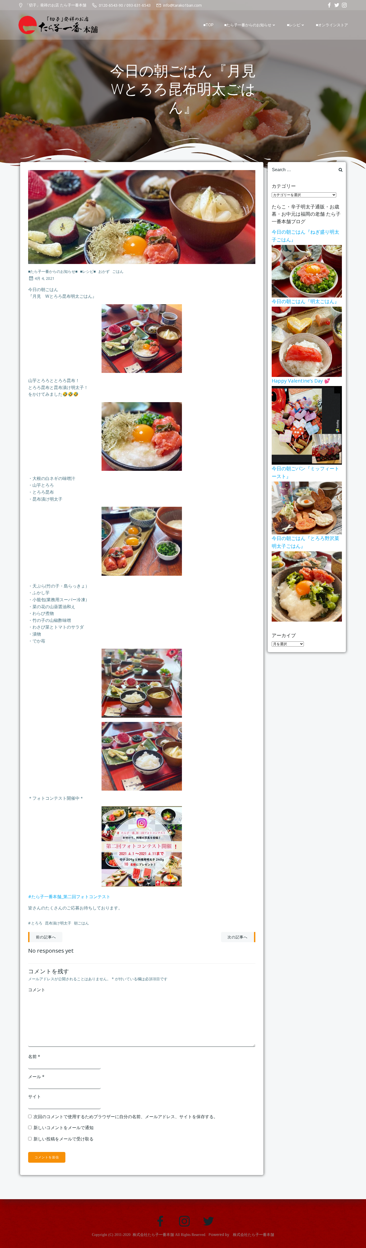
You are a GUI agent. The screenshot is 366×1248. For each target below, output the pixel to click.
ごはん (118, 271)
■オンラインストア (332, 25)
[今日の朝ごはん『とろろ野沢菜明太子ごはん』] (307, 586)
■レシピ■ (88, 271)
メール (36, 1077)
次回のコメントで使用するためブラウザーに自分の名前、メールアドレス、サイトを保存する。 (125, 1116)
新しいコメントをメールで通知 (63, 1127)
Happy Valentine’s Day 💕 (301, 380)
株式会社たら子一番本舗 (153, 1235)
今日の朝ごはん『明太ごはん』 (305, 301)
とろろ (36, 923)
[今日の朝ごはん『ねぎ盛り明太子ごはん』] (307, 271)
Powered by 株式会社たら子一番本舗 (241, 1234)
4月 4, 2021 (44, 278)
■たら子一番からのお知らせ (247, 25)
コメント (36, 990)
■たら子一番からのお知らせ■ (52, 271)
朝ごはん (81, 923)
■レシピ (293, 25)
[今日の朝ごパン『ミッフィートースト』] (307, 508)
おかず (104, 271)
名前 (34, 1056)
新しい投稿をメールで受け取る (63, 1139)
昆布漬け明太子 (58, 923)
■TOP (208, 25)
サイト (34, 1096)
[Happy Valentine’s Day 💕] (307, 425)
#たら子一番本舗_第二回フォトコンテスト (69, 897)
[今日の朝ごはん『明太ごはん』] (307, 341)
